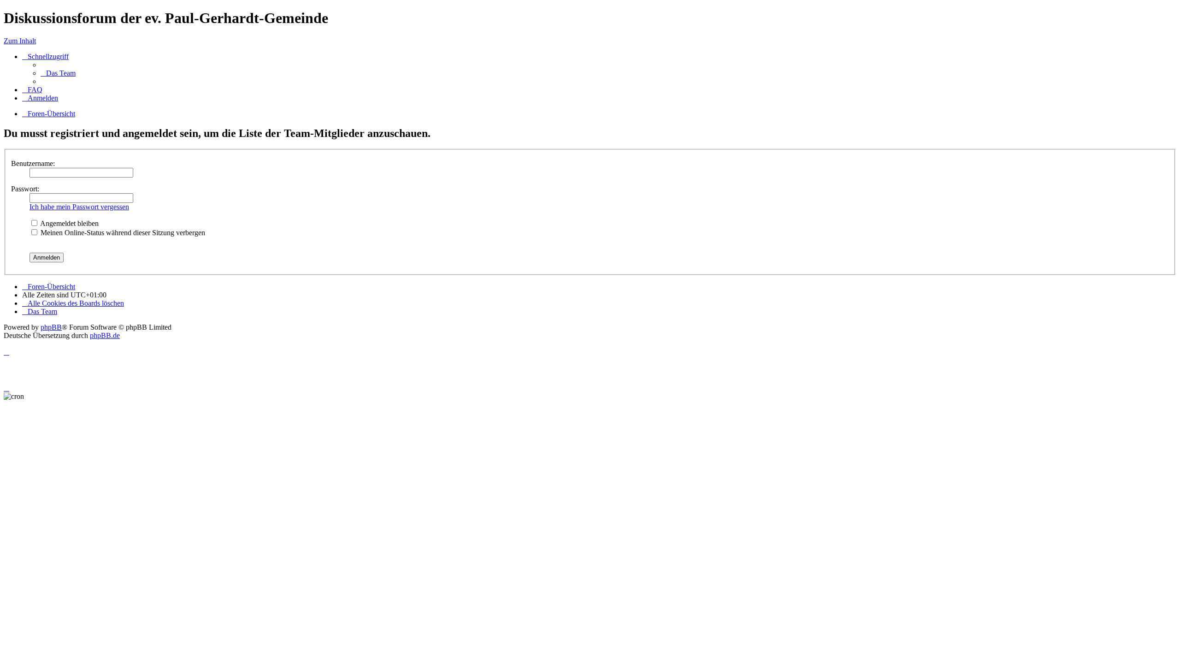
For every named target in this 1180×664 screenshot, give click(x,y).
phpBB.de (105, 335)
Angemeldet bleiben (69, 223)
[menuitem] (58, 73)
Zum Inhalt (20, 41)
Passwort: (25, 189)
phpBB (51, 327)
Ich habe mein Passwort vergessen (79, 207)
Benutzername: (33, 163)
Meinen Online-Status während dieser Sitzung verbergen (122, 233)
